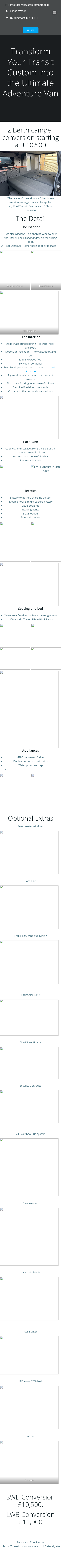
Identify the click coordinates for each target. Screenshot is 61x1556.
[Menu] (54, 12)
